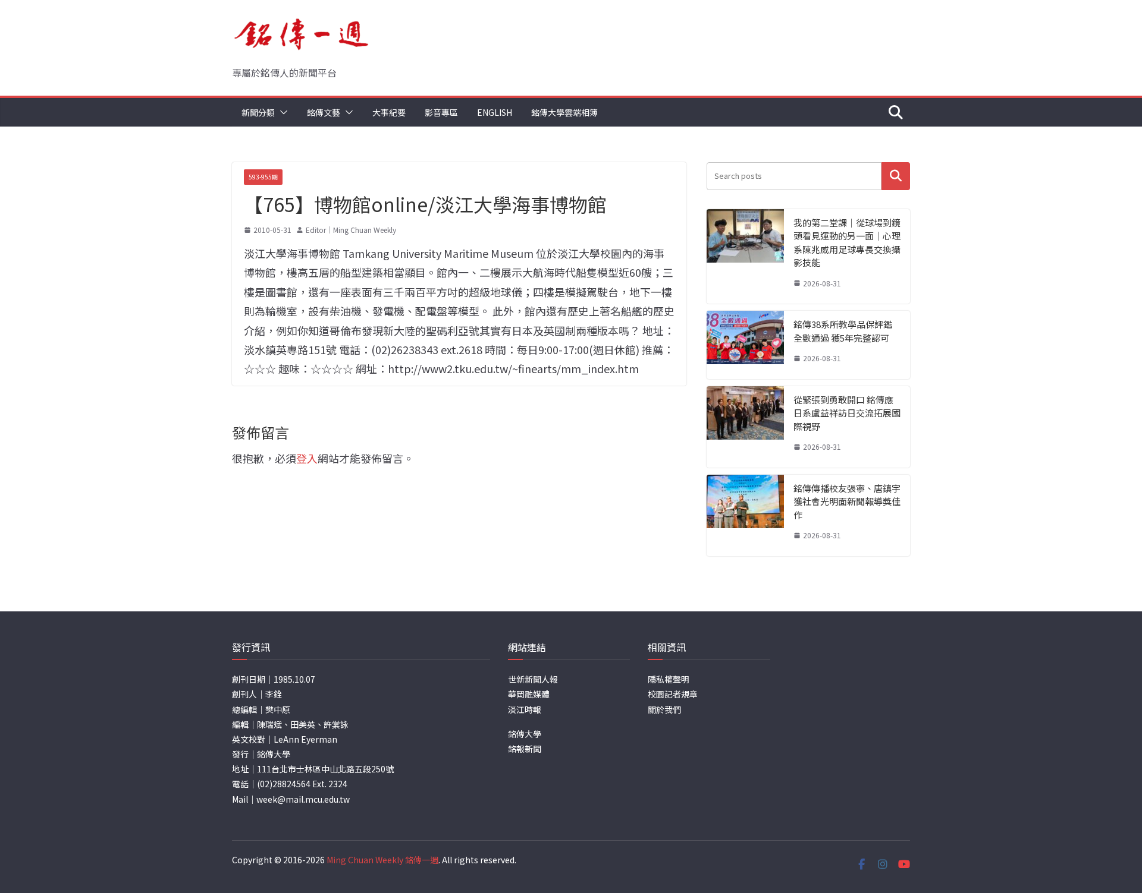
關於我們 (664, 709)
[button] (281, 112)
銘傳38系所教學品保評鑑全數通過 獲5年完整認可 (842, 331)
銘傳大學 (524, 734)
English (494, 112)
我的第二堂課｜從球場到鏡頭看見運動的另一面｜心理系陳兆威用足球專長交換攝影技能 (847, 242)
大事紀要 (389, 112)
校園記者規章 (673, 694)
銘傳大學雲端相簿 (564, 112)
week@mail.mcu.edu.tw (303, 799)
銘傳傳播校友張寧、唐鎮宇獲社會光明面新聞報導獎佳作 (847, 501)
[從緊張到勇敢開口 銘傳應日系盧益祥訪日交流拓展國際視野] (745, 427)
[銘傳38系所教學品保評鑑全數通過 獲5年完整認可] (745, 345)
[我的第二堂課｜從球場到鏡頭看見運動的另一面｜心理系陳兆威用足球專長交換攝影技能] (745, 256)
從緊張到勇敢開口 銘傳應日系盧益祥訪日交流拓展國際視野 (847, 413)
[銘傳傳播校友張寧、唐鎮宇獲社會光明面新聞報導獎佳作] (745, 515)
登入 (307, 458)
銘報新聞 (524, 749)
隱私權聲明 (668, 679)
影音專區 (441, 112)
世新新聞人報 (533, 679)
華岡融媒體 (529, 694)
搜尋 (895, 176)
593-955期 (263, 176)
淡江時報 (524, 709)
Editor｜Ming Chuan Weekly (351, 230)
